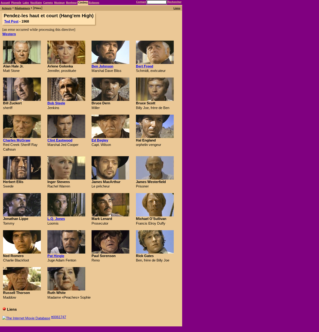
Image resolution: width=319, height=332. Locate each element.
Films (37, 8)
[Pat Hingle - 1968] (66, 252)
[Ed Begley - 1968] (110, 137)
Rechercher (174, 1)
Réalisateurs (22, 8)
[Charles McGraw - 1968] (22, 137)
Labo (26, 2)
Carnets (48, 2)
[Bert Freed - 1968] (155, 63)
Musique (59, 2)
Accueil (5, 2)
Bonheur (71, 2)
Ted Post (11, 21)
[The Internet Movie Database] (26, 317)
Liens (177, 8)
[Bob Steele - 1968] (66, 100)
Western (9, 34)
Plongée (16, 2)
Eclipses (94, 2)
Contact (141, 1)
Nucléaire (36, 2)
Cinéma (83, 2)
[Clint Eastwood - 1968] (66, 137)
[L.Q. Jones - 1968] (66, 215)
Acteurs (6, 8)
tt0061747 (58, 317)
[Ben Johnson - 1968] (110, 63)
